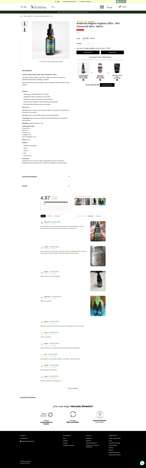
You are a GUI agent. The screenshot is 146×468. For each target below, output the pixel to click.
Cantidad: (79, 43)
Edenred (111, 450)
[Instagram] (56, 1)
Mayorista (88, 440)
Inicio (21, 16)
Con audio (57, 216)
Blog (64, 438)
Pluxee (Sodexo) (113, 445)
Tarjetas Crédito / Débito (115, 438)
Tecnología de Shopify (25, 463)
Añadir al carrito (88, 52)
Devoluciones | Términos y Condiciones (92, 446)
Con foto (50, 216)
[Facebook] (58, 1)
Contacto (65, 440)
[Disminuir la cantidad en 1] (84, 43)
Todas (43, 216)
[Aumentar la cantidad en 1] (92, 43)
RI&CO (78, 32)
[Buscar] (102, 7)
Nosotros (65, 443)
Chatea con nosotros (85, 1)
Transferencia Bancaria (114, 443)
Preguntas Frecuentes (68, 445)
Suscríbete (122, 1)
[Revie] (91, 216)
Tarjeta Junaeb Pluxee (114, 452)
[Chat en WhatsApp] (142, 463)
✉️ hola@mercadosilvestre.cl (68, 1)
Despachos (89, 438)
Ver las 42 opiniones (73, 388)
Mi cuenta (109, 7)
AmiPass (111, 447)
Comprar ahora (112, 52)
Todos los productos (28, 16)
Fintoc (110, 440)
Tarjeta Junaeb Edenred (114, 454)
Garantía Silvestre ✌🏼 (91, 443)
